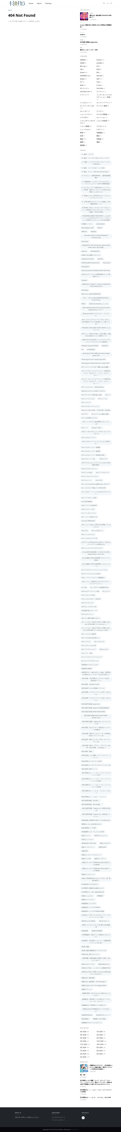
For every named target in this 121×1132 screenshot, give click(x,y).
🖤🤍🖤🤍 (83, 1075)
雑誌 (81, 47)
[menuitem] (31, 3)
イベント (82, 23)
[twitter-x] (103, 3)
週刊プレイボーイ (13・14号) (89, 50)
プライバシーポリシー (58, 1120)
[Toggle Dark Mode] (107, 3)
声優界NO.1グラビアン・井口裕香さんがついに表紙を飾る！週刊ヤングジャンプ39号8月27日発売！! (101, 1067)
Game (91, 13)
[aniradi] (100, 3)
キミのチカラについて (58, 1117)
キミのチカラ (74, 1129)
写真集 (81, 40)
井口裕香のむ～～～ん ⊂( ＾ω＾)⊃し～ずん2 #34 (95, 1097)
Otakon (82, 34)
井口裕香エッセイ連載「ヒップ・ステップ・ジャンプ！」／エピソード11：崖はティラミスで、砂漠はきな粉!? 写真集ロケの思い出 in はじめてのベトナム (96, 1082)
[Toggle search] (111, 3)
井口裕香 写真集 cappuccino (88, 42)
